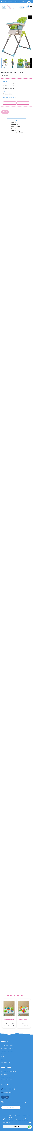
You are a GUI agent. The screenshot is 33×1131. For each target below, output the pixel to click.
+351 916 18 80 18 (8, 1089)
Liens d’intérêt (5, 1077)
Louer (5, 112)
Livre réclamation (6, 1080)
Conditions (4, 1074)
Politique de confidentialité (9, 1071)
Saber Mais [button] (6, 1122)
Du (4, 100)
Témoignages (5, 1062)
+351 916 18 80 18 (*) (20, 2)
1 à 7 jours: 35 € (9, 84)
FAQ (2, 1056)
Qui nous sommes (7, 1045)
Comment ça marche (8, 1048)
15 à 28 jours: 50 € (10, 88)
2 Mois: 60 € (8, 94)
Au (17, 100)
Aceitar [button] (16, 1126)
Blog (2, 1059)
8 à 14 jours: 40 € (10, 86)
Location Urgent (11, 1107)
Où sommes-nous (7, 1051)
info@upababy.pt (7, 2)
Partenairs (4, 1054)
